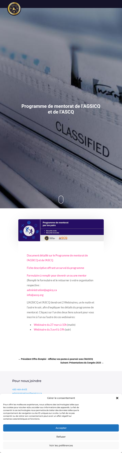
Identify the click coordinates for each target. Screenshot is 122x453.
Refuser (61, 436)
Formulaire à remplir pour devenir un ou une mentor (57, 275)
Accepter (61, 427)
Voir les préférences (61, 445)
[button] (117, 398)
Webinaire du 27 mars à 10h (50, 324)
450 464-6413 (19, 389)
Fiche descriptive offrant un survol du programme (55, 268)
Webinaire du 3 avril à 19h (49, 329)
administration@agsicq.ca (42, 290)
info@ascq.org (35, 295)
